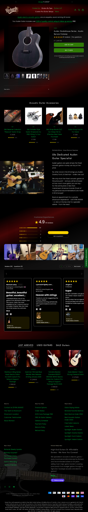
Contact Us (36, 8)
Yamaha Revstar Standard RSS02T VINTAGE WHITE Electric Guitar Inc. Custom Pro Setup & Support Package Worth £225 (54, 378)
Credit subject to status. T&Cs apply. (69, 62)
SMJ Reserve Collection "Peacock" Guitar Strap (12, 130)
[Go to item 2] (12, 76)
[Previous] (7, 274)
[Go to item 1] (6, 76)
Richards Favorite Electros (74, 411)
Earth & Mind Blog (10, 462)
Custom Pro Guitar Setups (44, 11)
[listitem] (12, 252)
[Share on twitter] (11, 314)
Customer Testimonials (12, 417)
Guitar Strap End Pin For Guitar (75, 130)
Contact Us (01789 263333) (13, 407)
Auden (55, 28)
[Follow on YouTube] (14, 487)
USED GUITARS (44, 345)
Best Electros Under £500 (74, 414)
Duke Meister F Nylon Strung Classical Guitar (75, 373)
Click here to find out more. (69, 59)
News (57, 11)
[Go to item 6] (34, 76)
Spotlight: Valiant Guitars (73, 439)
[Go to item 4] (23, 76)
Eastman (33, 369)
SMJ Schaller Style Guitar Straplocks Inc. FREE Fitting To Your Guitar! (33, 133)
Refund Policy (40, 430)
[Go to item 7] (39, 76)
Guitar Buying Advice (72, 407)
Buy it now (69, 50)
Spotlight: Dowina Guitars (74, 433)
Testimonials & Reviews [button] (86, 257)
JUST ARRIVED (25, 345)
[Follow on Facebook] (5, 487)
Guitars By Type (47, 8)
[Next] (81, 274)
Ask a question (58, 236)
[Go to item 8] (45, 76)
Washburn (12, 369)
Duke (75, 369)
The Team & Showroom (12, 411)
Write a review (58, 233)
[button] (58, 37)
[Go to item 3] (17, 76)
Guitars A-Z (58, 8)
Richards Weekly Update (13, 449)
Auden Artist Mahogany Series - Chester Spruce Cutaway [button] (14, 327)
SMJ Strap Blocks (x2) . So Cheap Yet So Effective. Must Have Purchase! (54, 133)
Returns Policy (40, 427)
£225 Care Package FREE (44, 414)
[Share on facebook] (7, 314)
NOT (40, 2)
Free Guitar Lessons (72, 423)
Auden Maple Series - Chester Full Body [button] (43, 322)
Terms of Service (10, 465)
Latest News (69, 426)
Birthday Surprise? (10, 453)
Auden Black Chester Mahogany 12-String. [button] (72, 321)
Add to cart (69, 45)
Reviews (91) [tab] (9, 266)
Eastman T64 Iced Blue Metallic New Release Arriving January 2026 (33, 374)
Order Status (39, 411)
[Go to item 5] (28, 76)
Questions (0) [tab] (18, 266)
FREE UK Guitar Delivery (43, 417)
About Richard (9, 421)
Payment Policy (40, 424)
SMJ (12, 126)
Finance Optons (41, 407)
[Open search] (61, 266)
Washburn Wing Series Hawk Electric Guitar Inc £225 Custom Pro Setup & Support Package (12, 377)
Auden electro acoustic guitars (29, 17)
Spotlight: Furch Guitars (73, 436)
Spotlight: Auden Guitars (73, 430)
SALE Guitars (63, 345)
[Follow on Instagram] (9, 487)
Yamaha (54, 369)
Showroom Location (11, 414)
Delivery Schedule (41, 421)
